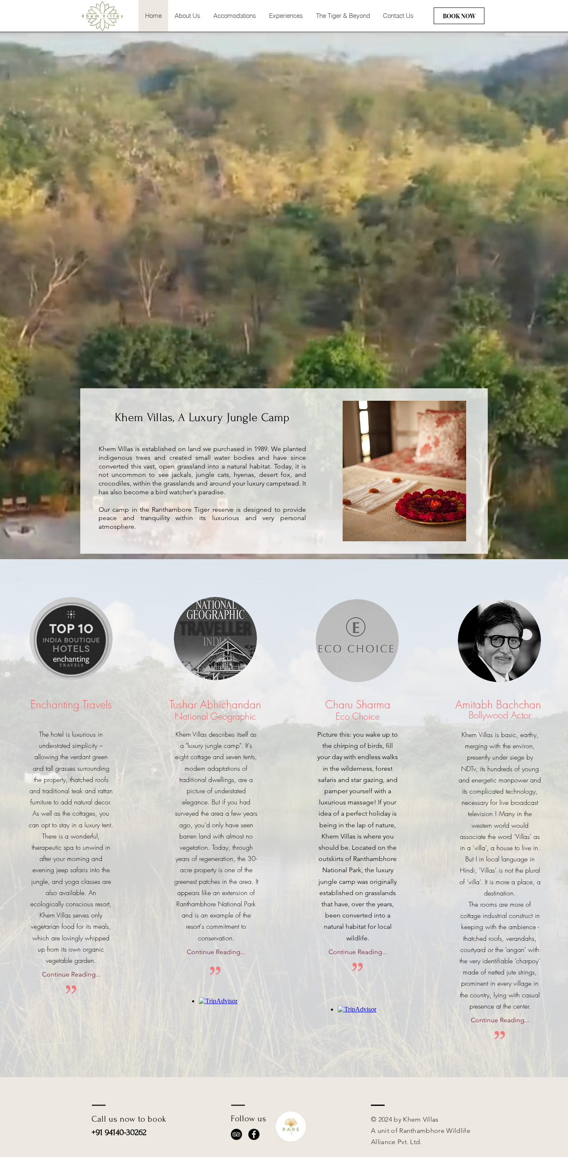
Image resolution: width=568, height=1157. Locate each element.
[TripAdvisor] (236, 1134)
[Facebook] (253, 1134)
